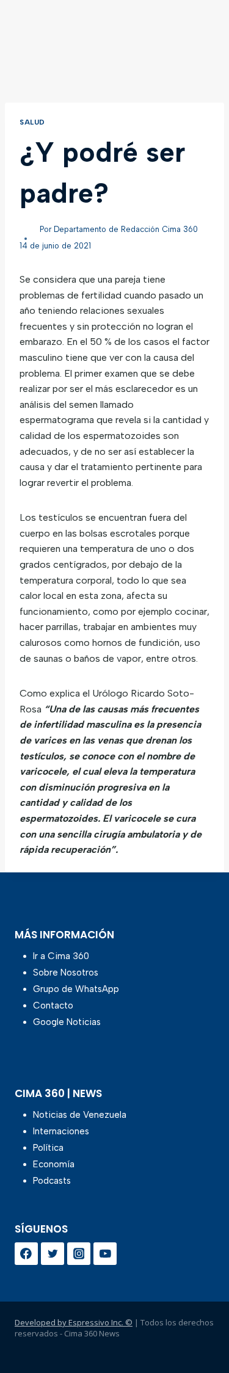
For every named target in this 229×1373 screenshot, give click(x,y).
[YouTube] (105, 1254)
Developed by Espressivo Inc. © (74, 1322)
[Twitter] (52, 1254)
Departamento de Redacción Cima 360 (126, 229)
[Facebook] (26, 1254)
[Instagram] (78, 1254)
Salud (32, 122)
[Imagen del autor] (27, 229)
